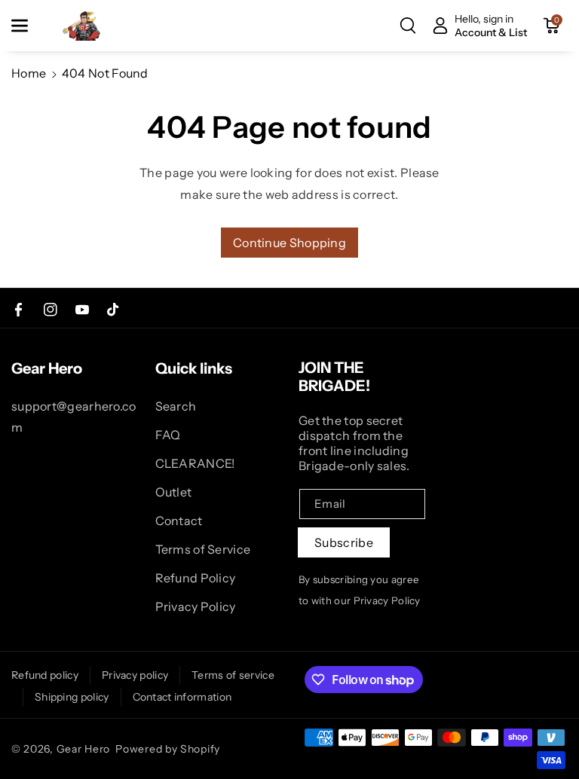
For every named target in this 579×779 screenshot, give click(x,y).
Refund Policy (195, 577)
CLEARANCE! (195, 463)
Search (176, 406)
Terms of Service (203, 549)
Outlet (173, 491)
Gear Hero (83, 749)
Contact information (182, 697)
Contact (179, 520)
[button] (27, 26)
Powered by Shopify (167, 749)
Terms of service (232, 675)
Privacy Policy (195, 606)
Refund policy (44, 675)
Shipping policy (72, 697)
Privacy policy (135, 675)
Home (28, 73)
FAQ (168, 434)
